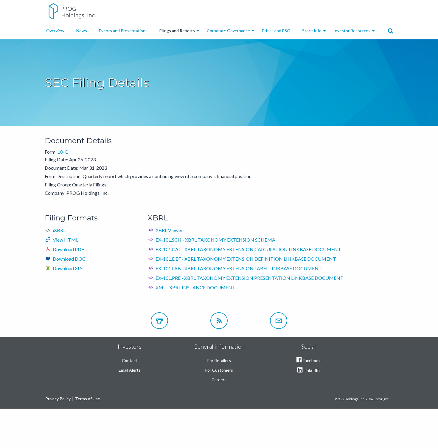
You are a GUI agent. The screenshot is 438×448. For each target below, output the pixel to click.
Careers (219, 379)
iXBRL (59, 230)
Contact (129, 360)
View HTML (65, 239)
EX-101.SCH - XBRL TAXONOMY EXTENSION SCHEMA (215, 239)
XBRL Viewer (169, 230)
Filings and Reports (177, 30)
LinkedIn (312, 370)
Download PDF (68, 249)
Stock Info (311, 30)
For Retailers (219, 360)
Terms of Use (87, 398)
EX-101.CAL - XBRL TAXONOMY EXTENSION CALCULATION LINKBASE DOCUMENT (248, 249)
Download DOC (69, 259)
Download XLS (68, 268)
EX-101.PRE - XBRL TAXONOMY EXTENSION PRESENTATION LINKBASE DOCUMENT (250, 278)
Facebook (312, 360)
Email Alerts (130, 370)
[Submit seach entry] (390, 31)
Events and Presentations (123, 30)
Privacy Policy (58, 398)
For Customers (219, 370)
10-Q (63, 152)
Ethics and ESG (276, 30)
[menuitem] (55, 31)
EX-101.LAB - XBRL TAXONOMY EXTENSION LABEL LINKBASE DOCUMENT (239, 268)
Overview (55, 30)
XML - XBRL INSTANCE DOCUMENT (195, 287)
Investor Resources (351, 30)
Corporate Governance (228, 30)
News (81, 30)
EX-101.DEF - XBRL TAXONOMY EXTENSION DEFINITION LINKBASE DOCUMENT (246, 259)
